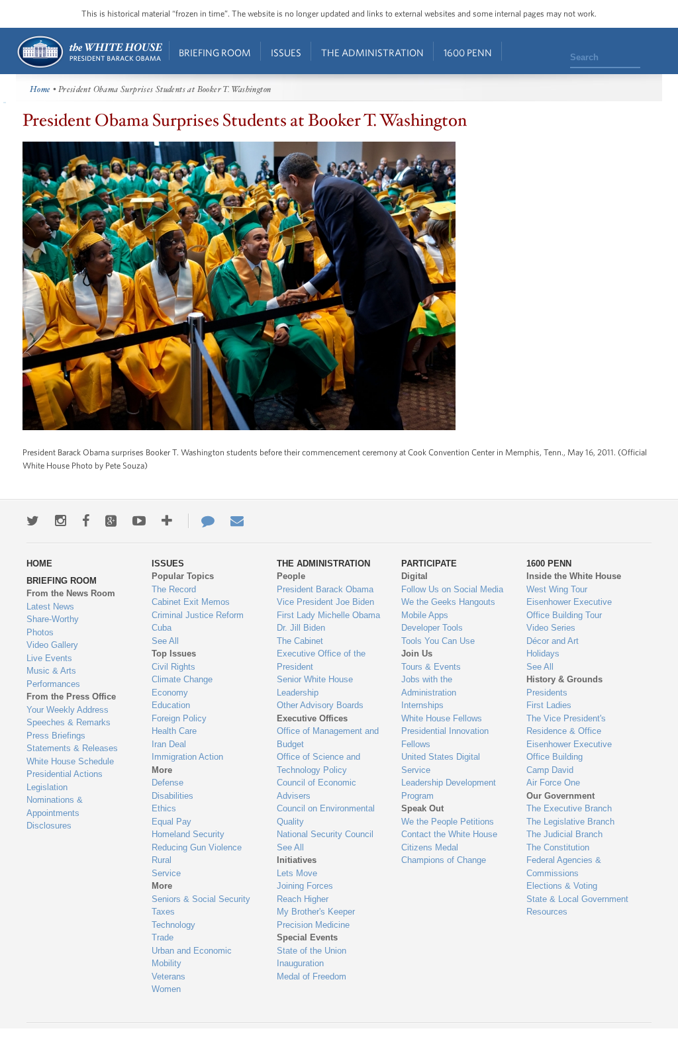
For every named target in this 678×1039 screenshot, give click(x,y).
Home (89, 51)
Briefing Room (215, 52)
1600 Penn (468, 52)
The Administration (372, 52)
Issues (286, 52)
